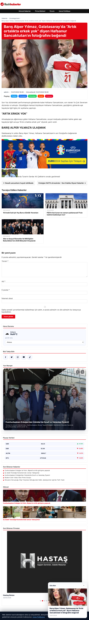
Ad (3, 281)
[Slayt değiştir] (40, 600)
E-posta (6, 290)
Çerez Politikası (64, 11)
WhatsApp (32, 96)
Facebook (23, 96)
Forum (52, 11)
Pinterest (49, 96)
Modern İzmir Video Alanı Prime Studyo (18, 477)
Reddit (41, 96)
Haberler (4, 18)
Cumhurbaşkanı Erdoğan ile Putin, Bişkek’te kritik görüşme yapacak (27, 470)
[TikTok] (29, 357)
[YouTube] (23, 357)
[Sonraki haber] (82, 372)
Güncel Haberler (25, 11)
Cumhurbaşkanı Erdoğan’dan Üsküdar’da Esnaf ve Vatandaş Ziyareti (27, 475)
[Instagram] (17, 357)
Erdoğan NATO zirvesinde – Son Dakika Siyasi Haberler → (62, 183)
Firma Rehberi (40, 11)
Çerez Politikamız (39, 617)
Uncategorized (14, 18)
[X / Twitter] (11, 357)
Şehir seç (9, 338)
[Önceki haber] (78, 372)
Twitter (14, 96)
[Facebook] (5, 357)
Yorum (5, 261)
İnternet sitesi (7, 298)
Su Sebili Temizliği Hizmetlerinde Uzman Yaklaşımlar (22, 473)
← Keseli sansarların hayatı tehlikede (18, 183)
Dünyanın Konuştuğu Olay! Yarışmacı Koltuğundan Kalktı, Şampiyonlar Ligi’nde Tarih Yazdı (34, 480)
